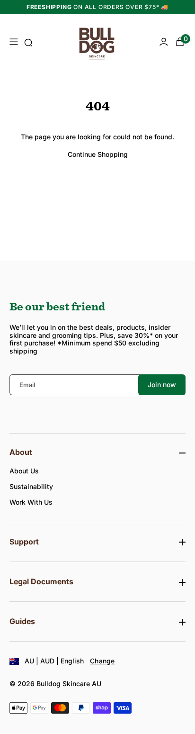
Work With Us (31, 502)
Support (24, 541)
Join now (162, 385)
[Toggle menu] (13, 42)
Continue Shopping (98, 154)
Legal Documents (41, 581)
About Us (24, 471)
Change (102, 661)
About (20, 452)
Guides (22, 621)
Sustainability (31, 486)
